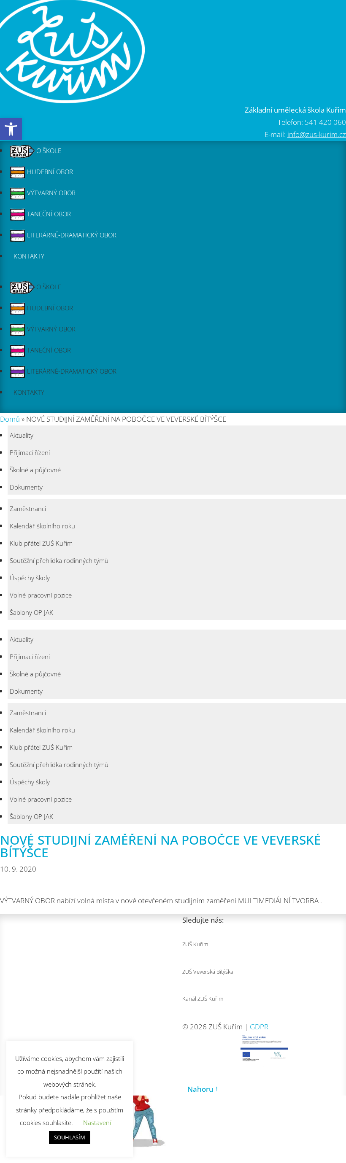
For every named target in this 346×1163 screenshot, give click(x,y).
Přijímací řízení (30, 452)
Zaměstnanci (28, 508)
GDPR (259, 1026)
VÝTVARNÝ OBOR (50, 192)
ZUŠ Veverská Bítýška (207, 971)
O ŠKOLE (48, 150)
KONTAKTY (29, 256)
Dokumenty (26, 487)
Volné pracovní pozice (41, 595)
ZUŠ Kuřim (195, 944)
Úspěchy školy (30, 577)
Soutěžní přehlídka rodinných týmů (59, 560)
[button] (11, 129)
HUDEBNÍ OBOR (49, 171)
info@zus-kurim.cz (316, 134)
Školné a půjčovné (35, 470)
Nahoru (200, 1089)
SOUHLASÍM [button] (69, 1137)
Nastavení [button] (97, 1122)
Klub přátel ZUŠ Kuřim (41, 543)
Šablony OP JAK (31, 612)
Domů (10, 419)
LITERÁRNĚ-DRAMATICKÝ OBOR (70, 235)
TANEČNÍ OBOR (48, 214)
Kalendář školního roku (42, 526)
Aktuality (21, 435)
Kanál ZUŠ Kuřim (202, 998)
